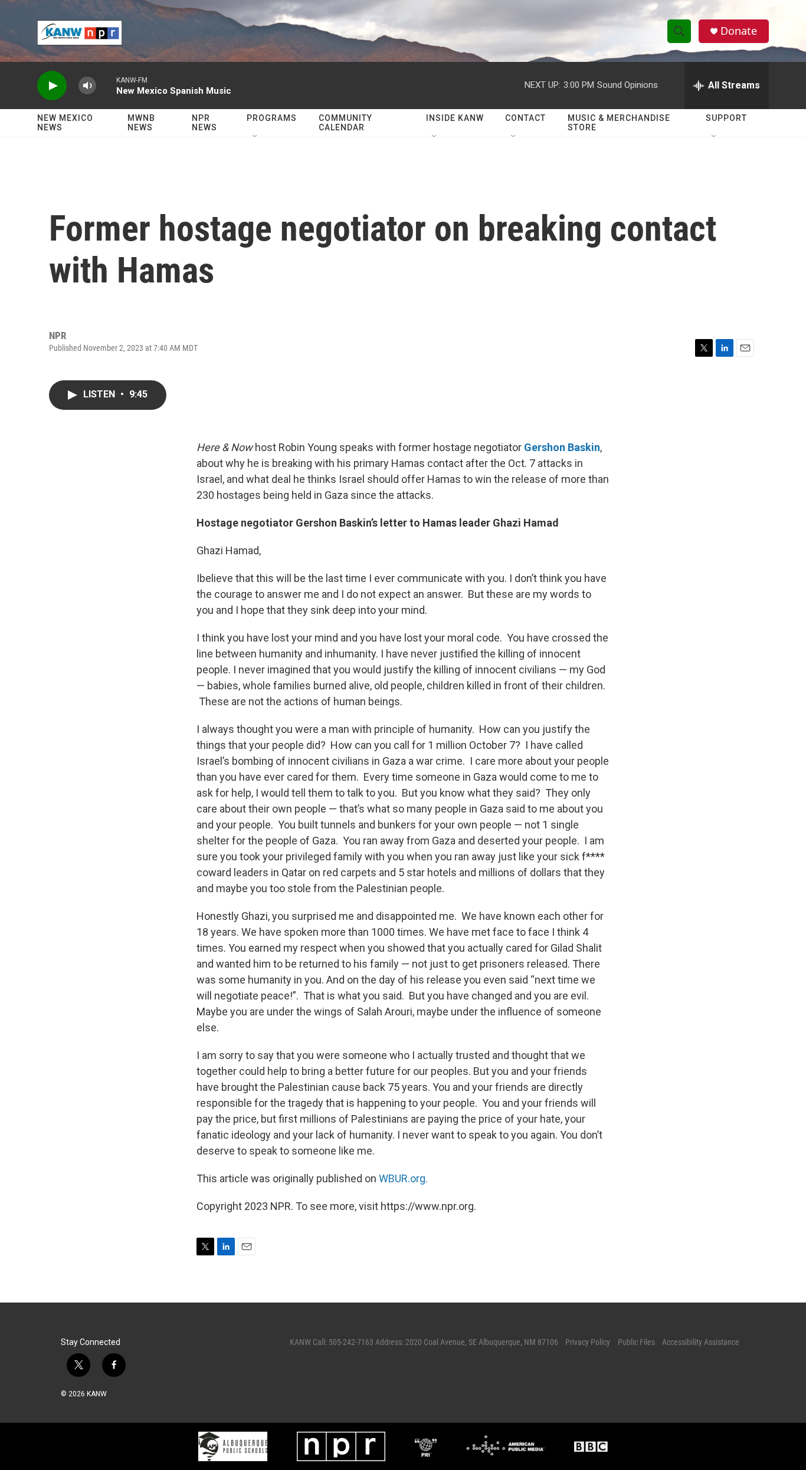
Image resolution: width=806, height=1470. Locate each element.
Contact (525, 118)
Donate (738, 31)
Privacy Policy (587, 1342)
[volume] (87, 86)
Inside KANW (455, 118)
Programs (272, 118)
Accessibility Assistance (700, 1342)
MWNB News (141, 122)
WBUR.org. (403, 1178)
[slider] (106, 85)
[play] (51, 86)
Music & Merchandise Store (619, 122)
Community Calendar (345, 122)
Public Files (636, 1342)
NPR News (204, 122)
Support (726, 118)
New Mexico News (65, 122)
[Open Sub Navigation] (255, 137)
